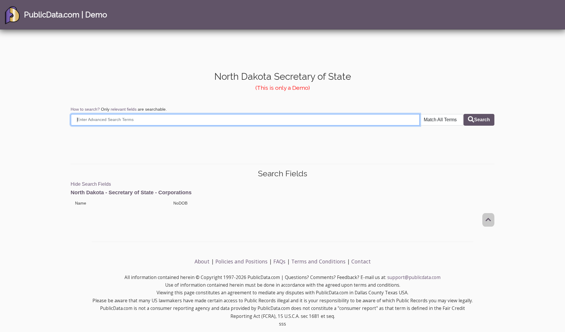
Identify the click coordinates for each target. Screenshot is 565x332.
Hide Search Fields (91, 184)
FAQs (279, 261)
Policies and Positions (241, 261)
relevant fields (124, 109)
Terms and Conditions (318, 261)
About (202, 261)
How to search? (85, 109)
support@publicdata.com (414, 277)
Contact (361, 261)
